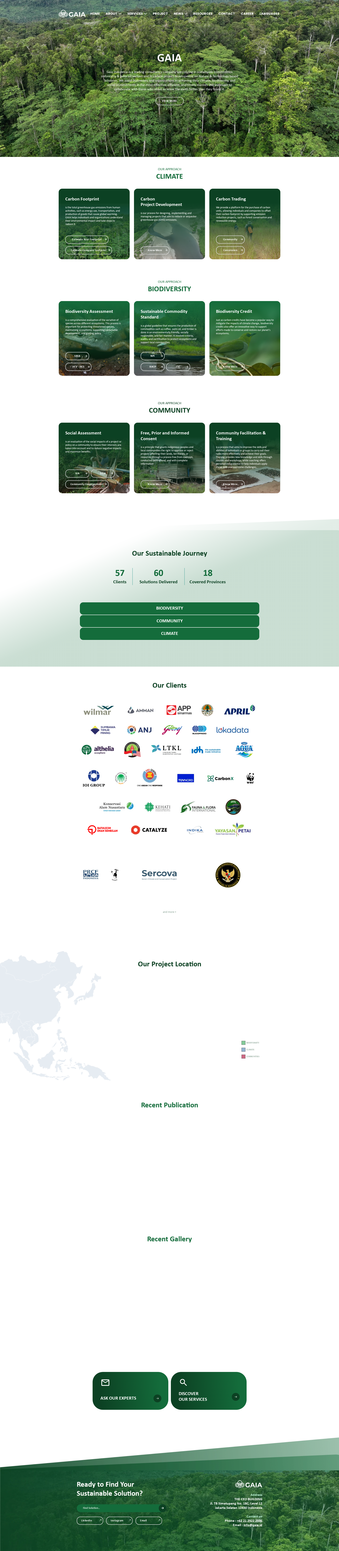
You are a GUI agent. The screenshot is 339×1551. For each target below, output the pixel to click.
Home (95, 13)
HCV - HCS (78, 366)
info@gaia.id (252, 1525)
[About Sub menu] (119, 13)
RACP (152, 366)
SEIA (103, 473)
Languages (269, 13)
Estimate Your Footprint (87, 239)
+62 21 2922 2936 (249, 1521)
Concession (230, 250)
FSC (178, 366)
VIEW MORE (169, 101)
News (178, 13)
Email (143, 1520)
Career (247, 13)
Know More (155, 250)
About (111, 13)
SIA (77, 473)
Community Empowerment (87, 484)
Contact (226, 13)
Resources (202, 13)
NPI (152, 356)
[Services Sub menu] (145, 13)
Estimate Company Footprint (89, 250)
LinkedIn (86, 1520)
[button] (170, 608)
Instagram (117, 1520)
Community (230, 239)
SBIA (77, 356)
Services (135, 13)
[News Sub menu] (185, 13)
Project (160, 13)
